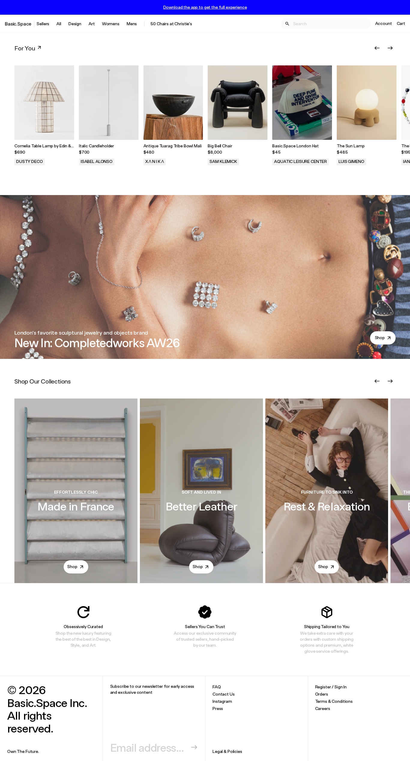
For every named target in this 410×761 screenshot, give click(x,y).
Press (218, 708)
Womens (110, 23)
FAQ (217, 686)
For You (24, 48)
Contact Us (224, 693)
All (58, 23)
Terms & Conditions (334, 701)
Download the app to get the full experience (205, 7)
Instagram (222, 701)
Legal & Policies (227, 751)
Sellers (43, 23)
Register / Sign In (331, 686)
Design (74, 23)
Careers (322, 708)
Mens (132, 23)
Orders (321, 693)
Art (92, 23)
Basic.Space (18, 23)
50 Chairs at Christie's (171, 23)
